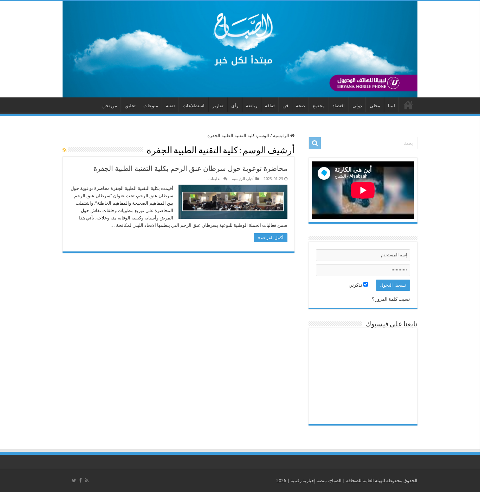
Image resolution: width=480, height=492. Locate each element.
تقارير (217, 105)
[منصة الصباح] (240, 49)
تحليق (130, 105)
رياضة (251, 105)
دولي (357, 105)
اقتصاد (338, 105)
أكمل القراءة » (270, 237)
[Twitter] (74, 480)
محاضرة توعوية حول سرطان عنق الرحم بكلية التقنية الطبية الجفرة (190, 168)
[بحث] (315, 143)
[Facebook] (80, 480)
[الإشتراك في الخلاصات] (64, 150)
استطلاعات (194, 105)
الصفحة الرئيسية (408, 104)
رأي (234, 105)
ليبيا (391, 105)
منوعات (150, 105)
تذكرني (356, 285)
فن (285, 105)
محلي (375, 105)
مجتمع (319, 105)
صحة (300, 105)
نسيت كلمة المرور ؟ (391, 299)
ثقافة (270, 105)
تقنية (170, 105)
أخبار (250, 179)
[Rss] (86, 480)
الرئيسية (281, 135)
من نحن (109, 105)
